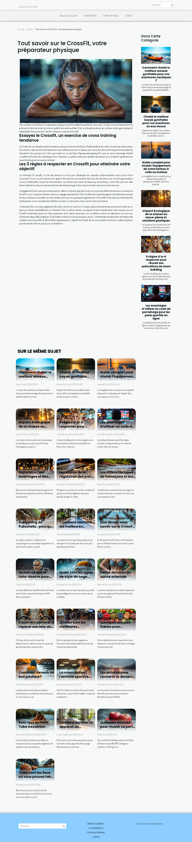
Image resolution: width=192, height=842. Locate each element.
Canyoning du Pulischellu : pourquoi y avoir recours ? (36, 526)
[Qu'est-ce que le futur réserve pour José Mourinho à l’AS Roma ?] (35, 569)
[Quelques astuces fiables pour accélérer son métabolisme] (116, 619)
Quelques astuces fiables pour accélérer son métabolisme (115, 628)
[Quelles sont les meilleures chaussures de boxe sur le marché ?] (76, 619)
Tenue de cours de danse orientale (115, 574)
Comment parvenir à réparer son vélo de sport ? (36, 626)
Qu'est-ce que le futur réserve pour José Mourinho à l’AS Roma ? (36, 578)
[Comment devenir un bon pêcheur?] (35, 669)
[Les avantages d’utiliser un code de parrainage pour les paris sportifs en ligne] (156, 293)
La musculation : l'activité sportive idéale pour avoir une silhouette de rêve (77, 678)
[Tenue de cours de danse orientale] (116, 569)
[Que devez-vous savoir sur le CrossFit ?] (116, 519)
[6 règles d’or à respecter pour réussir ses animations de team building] (156, 244)
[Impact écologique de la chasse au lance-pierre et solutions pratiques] (156, 198)
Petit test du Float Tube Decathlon (33, 724)
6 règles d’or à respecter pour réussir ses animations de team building (156, 263)
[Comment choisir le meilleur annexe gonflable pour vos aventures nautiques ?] (156, 55)
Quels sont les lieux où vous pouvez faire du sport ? (36, 776)
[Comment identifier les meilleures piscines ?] (76, 519)
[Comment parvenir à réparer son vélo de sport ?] (35, 619)
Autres (128, 15)
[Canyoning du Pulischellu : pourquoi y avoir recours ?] (35, 519)
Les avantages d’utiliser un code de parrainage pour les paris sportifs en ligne (156, 312)
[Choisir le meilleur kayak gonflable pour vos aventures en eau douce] (156, 104)
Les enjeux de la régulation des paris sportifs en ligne (76, 476)
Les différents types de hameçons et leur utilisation (117, 476)
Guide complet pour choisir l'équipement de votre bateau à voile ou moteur (156, 167)
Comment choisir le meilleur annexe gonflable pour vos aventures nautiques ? (156, 74)
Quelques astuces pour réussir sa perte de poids (117, 726)
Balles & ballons (68, 15)
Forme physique (110, 15)
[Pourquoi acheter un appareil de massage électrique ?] (76, 719)
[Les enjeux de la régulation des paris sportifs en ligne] (76, 469)
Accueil (21, 29)
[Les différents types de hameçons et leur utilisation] (116, 469)
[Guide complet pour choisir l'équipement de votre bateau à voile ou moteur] (156, 150)
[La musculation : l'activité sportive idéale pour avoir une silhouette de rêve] (76, 669)
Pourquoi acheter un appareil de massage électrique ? (76, 728)
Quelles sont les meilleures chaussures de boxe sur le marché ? (76, 628)
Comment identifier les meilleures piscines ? (76, 526)
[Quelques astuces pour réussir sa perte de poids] (116, 719)
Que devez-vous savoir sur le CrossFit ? (117, 526)
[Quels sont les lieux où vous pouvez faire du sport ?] (35, 769)
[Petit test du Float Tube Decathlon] (35, 719)
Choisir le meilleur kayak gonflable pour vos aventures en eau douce (156, 121)
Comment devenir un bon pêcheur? (36, 674)
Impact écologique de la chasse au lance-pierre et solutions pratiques (156, 216)
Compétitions (90, 15)
